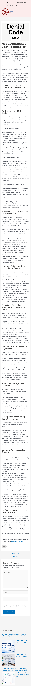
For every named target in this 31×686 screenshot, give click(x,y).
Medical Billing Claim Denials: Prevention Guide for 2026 (21, 656)
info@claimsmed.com (17, 541)
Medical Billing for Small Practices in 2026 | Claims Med (22, 642)
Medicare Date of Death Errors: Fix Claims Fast (22, 674)
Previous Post (15, 553)
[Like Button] (4, 546)
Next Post (15, 556)
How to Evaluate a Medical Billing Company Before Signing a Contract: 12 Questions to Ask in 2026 (15, 635)
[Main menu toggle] (26, 12)
